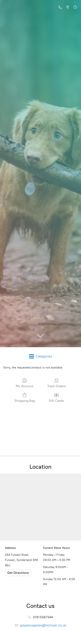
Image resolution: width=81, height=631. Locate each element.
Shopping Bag (24, 401)
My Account (24, 386)
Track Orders (56, 386)
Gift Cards (56, 401)
